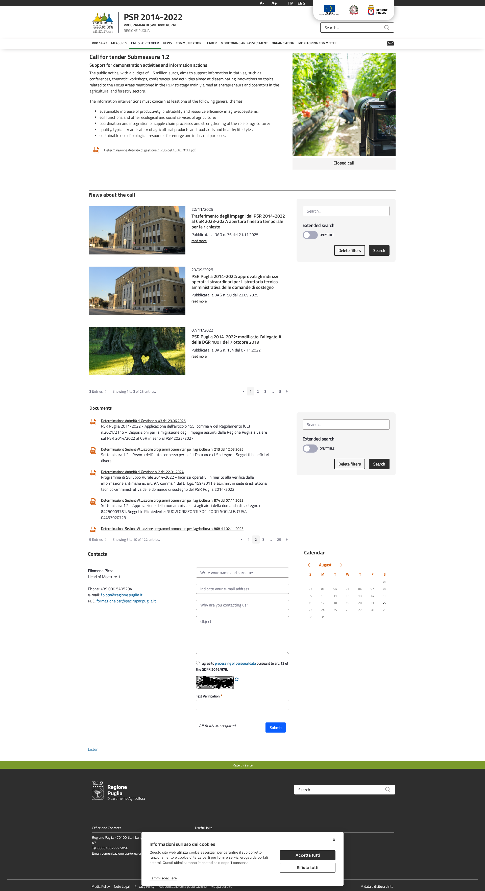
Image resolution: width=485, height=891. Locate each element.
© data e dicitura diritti (377, 886)
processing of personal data (235, 663)
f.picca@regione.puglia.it (121, 595)
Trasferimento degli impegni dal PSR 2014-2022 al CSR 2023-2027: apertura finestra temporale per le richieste (238, 221)
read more (199, 240)
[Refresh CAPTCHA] (236, 679)
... (273, 391)
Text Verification (208, 696)
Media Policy (100, 886)
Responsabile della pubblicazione (183, 886)
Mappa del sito (221, 886)
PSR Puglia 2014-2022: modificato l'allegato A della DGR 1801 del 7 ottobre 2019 (236, 339)
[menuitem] (99, 43)
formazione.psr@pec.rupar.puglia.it (126, 601)
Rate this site (243, 765)
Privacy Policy (144, 886)
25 (279, 539)
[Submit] (387, 27)
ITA (291, 3)
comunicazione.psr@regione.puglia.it (129, 853)
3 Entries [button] (96, 391)
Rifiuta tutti (307, 867)
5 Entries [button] (96, 539)
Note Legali (122, 886)
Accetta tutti (308, 855)
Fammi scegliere (163, 878)
